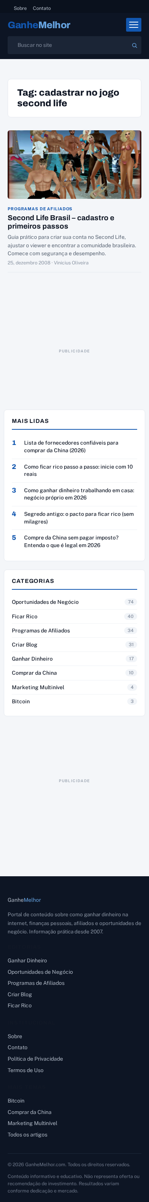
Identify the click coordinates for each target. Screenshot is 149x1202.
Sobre (20, 8)
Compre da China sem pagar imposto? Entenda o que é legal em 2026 (71, 541)
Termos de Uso (26, 1070)
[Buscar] (134, 45)
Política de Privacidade (35, 1059)
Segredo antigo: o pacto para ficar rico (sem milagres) (79, 518)
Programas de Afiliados (40, 209)
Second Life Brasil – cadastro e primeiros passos (61, 222)
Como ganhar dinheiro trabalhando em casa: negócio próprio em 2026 (79, 494)
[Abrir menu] (133, 25)
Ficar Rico (24, 616)
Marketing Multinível (38, 687)
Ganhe (39, 25)
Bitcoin (21, 701)
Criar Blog (24, 645)
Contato (42, 8)
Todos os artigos (27, 1135)
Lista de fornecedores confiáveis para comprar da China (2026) (71, 446)
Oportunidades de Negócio (45, 602)
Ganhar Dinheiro (32, 659)
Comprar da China (34, 673)
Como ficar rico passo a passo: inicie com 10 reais (78, 470)
